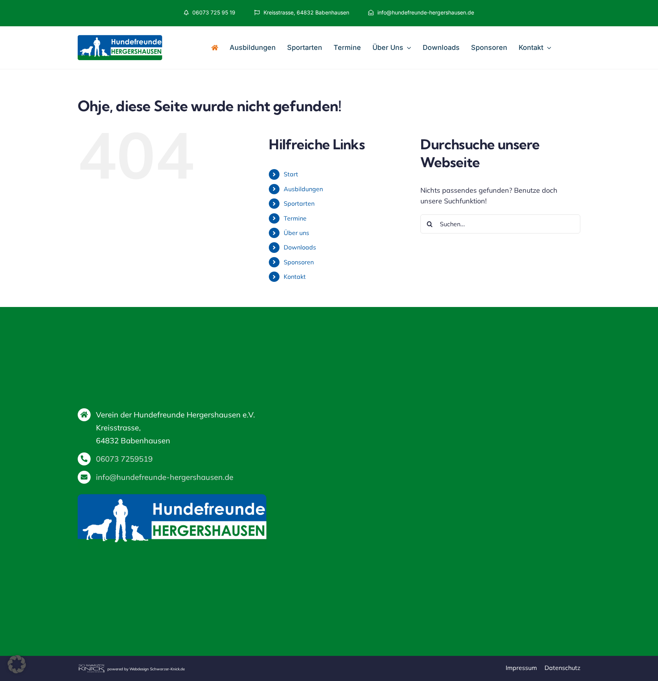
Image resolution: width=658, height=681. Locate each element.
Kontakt (295, 276)
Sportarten (299, 203)
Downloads (300, 247)
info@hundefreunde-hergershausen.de (164, 477)
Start (291, 174)
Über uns (296, 233)
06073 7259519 (124, 459)
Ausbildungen (303, 189)
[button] (17, 664)
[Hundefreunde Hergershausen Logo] (120, 38)
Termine (295, 218)
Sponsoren (299, 262)
